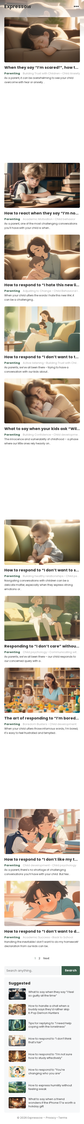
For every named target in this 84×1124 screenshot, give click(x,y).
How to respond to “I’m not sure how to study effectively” (50, 1056)
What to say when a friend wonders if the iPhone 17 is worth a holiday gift (51, 1102)
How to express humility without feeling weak (50, 1087)
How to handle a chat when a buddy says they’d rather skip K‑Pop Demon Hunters (48, 1009)
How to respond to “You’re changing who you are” (46, 1071)
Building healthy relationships (43, 576)
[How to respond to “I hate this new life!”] (42, 257)
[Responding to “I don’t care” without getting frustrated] (42, 618)
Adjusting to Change (37, 291)
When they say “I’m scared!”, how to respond (42, 67)
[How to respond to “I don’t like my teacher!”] (42, 831)
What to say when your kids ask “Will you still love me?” (42, 428)
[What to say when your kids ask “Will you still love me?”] (42, 401)
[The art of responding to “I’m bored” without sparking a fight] (42, 690)
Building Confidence (37, 435)
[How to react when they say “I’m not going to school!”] (42, 185)
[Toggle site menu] (76, 6)
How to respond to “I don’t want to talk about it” (42, 357)
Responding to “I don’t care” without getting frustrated (42, 646)
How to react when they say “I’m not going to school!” (42, 213)
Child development (66, 435)
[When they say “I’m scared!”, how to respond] (42, 40)
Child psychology (35, 652)
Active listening (33, 363)
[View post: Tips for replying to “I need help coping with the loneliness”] (17, 1025)
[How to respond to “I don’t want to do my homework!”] (42, 903)
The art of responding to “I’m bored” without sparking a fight (42, 718)
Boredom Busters (35, 724)
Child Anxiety (71, 73)
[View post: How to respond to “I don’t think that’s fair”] (17, 1040)
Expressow (17, 6)
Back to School (62, 937)
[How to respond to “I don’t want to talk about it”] (42, 329)
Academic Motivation (38, 219)
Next (46, 958)
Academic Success (36, 937)
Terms (62, 1118)
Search (71, 970)
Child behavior (65, 219)
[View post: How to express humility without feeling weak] (17, 1087)
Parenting (12, 73)
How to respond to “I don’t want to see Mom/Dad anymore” (42, 570)
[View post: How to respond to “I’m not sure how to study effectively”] (17, 1056)
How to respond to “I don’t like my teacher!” (42, 859)
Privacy (51, 1118)
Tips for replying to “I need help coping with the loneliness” (50, 1025)
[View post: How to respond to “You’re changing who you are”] (17, 1072)
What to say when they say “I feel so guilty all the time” (51, 994)
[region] (42, 122)
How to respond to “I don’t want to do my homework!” (42, 931)
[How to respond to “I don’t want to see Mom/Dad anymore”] (42, 542)
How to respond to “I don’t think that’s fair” (50, 1040)
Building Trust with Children (41, 73)
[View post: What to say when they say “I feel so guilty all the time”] (17, 994)
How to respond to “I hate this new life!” (42, 285)
